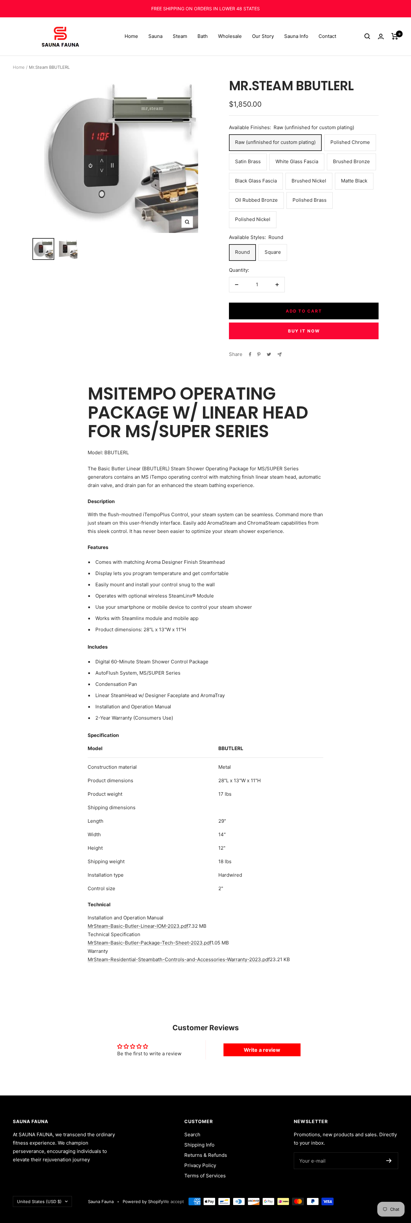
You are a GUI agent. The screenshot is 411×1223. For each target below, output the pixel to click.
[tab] (205, 918)
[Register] (389, 1160)
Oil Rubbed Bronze (256, 200)
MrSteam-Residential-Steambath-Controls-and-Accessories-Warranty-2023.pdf (179, 959)
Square (273, 252)
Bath (202, 36)
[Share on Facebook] (250, 354)
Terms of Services (205, 1176)
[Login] (381, 36)
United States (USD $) (39, 1201)
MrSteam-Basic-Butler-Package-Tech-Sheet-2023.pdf (149, 943)
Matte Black (354, 181)
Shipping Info (199, 1145)
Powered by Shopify (143, 1201)
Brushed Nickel (309, 181)
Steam (180, 36)
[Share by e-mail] (279, 354)
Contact (327, 36)
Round (242, 252)
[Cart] (394, 36)
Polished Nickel (252, 219)
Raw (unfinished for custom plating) (275, 142)
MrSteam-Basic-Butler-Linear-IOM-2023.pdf (138, 926)
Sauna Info (296, 36)
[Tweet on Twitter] (269, 354)
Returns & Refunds (205, 1155)
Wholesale (230, 36)
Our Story (263, 36)
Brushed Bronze (351, 161)
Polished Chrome (350, 142)
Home (131, 36)
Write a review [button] (262, 1050)
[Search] (367, 36)
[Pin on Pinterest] (258, 354)
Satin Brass (248, 161)
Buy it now (304, 330)
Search (192, 1134)
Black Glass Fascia (256, 181)
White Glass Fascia (296, 161)
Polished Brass (310, 200)
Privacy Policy (200, 1165)
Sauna (155, 36)
